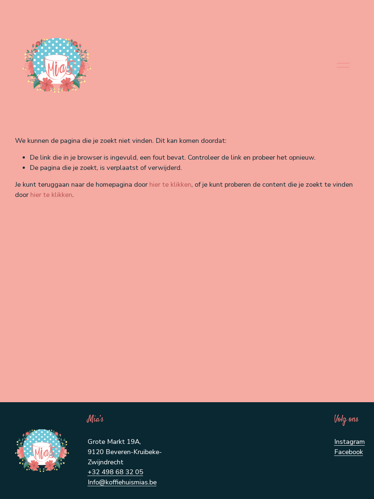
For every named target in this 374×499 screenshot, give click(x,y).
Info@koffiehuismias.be (122, 482)
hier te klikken (170, 184)
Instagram (349, 441)
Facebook (348, 452)
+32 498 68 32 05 (115, 472)
